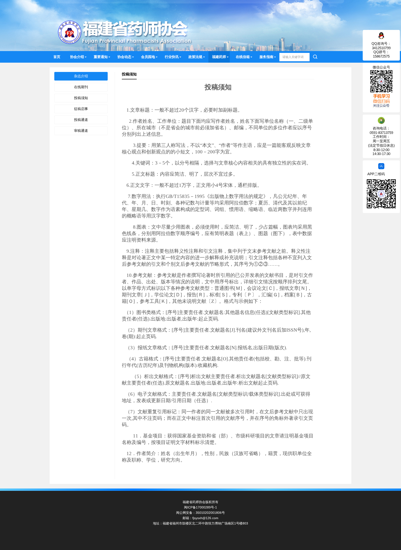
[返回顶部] (391, 490)
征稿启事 (81, 109)
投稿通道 (81, 120)
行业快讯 (172, 57)
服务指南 (266, 57)
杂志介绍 (81, 76)
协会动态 (124, 57)
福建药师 (219, 57)
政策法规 (195, 57)
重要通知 (101, 57)
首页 (56, 57)
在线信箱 (243, 57)
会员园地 (148, 57)
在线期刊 (81, 87)
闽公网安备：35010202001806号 (200, 512)
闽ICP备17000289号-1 (200, 507)
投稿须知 (81, 98)
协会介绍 (77, 57)
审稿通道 (81, 131)
